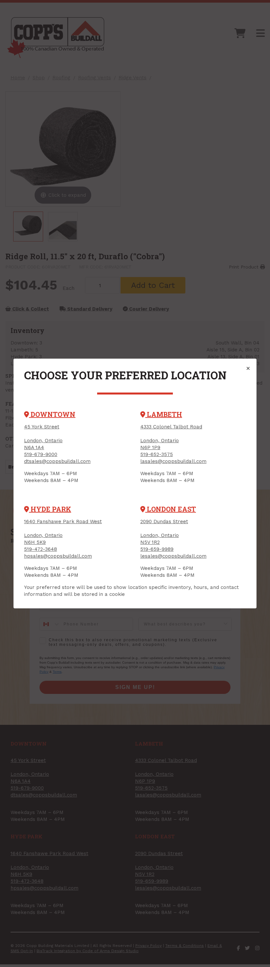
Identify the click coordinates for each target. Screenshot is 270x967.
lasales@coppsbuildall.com (173, 461)
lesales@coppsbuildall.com (173, 556)
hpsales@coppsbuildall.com (58, 556)
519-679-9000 (40, 454)
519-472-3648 (40, 549)
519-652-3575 (156, 454)
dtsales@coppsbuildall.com (57, 461)
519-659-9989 (157, 549)
